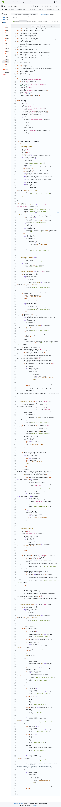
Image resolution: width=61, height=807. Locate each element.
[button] (37, 6)
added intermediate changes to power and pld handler (41, 21)
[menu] (22, 805)
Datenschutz (16, 2)
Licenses (35, 805)
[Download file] (48, 26)
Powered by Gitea (18, 803)
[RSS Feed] (32, 6)
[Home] (3, 2)
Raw (33, 26)
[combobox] (20, 17)
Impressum (25, 2)
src (48, 14)
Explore (9, 2)
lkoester (16, 21)
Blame (38, 26)
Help (31, 2)
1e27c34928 (23, 21)
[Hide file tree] (2, 14)
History (43, 26)
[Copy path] (53, 14)
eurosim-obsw (13, 6)
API (40, 805)
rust (5, 6)
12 (42, 6)
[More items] (58, 9)
